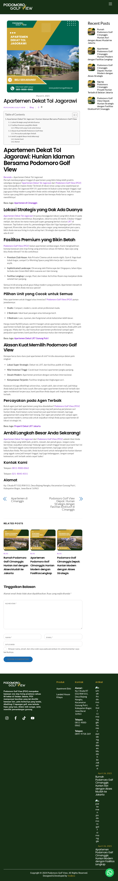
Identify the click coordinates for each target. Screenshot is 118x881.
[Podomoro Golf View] (18, 10)
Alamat (17, 142)
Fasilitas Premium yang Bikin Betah (24, 125)
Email (49, 637)
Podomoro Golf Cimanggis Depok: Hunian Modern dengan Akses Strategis (68, 565)
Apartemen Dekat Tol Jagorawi (40, 100)
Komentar (11, 603)
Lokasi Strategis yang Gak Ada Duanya (25, 122)
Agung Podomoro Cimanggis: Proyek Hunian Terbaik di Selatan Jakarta (100, 87)
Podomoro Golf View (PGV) (68, 183)
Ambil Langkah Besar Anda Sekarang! (25, 136)
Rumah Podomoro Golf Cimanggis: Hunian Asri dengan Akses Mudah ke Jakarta (16, 565)
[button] (109, 872)
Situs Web (10, 644)
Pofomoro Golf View (14, 107)
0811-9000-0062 (20, 468)
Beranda (8, 177)
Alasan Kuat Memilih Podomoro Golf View (27, 131)
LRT (70, 221)
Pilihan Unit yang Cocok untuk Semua (28, 128)
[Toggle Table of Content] (73, 115)
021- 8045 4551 (20, 473)
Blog (32, 107)
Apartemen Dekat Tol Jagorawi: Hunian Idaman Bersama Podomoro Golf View (42, 119)
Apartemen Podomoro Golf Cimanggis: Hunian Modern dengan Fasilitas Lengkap (42, 565)
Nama (8, 637)
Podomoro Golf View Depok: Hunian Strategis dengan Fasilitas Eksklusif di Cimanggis (62, 504)
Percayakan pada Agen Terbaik (25, 133)
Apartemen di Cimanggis (19, 500)
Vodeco (71, 876)
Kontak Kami (19, 139)
